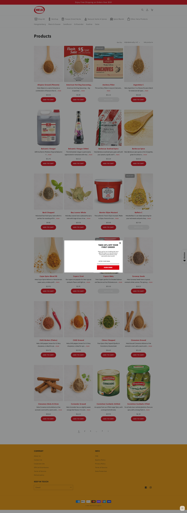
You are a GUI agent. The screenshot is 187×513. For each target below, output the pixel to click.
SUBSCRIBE (108, 267)
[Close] (120, 243)
